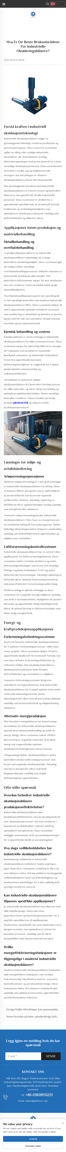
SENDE (51, 1056)
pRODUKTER (21, 402)
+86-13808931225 (39, 1095)
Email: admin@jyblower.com (33, 1101)
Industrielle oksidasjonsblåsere (21, 138)
